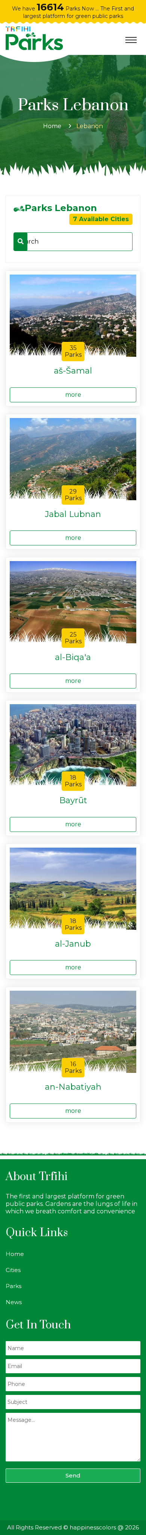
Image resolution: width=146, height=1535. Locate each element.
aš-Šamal (73, 371)
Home (52, 126)
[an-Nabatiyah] (73, 1031)
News (14, 1302)
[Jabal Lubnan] (73, 458)
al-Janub (73, 944)
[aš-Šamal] (73, 315)
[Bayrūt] (73, 745)
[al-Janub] (73, 888)
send (73, 1475)
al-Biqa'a (73, 657)
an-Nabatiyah (73, 1087)
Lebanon (89, 126)
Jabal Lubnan (73, 514)
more (73, 394)
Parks (13, 1286)
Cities (13, 1270)
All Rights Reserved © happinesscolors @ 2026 (73, 1527)
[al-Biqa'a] (73, 601)
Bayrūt (73, 800)
